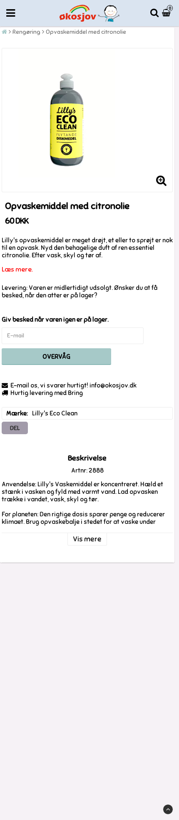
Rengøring (26, 31)
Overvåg (56, 356)
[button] (167, 13)
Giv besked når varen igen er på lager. (55, 319)
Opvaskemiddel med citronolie (86, 31)
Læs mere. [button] (17, 269)
